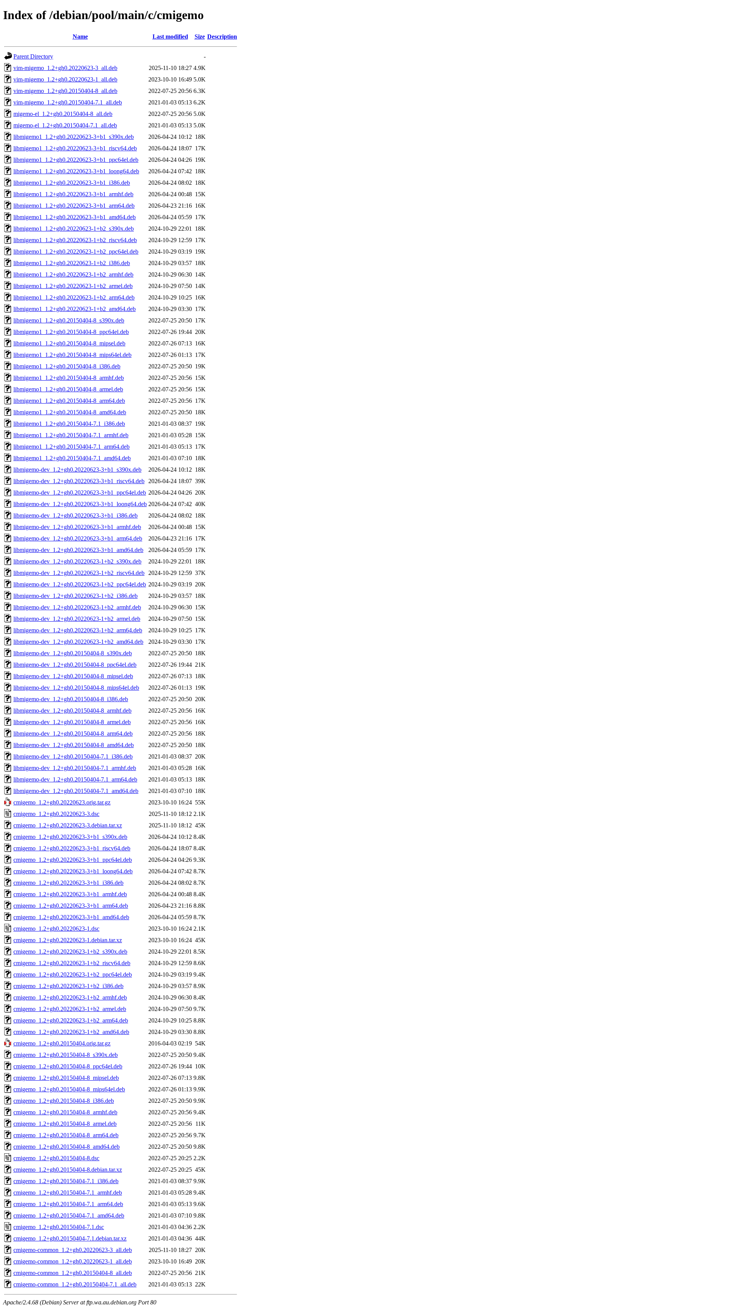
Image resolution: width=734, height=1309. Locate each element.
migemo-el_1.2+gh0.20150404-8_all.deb (62, 114)
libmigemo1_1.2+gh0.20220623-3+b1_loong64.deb (76, 171)
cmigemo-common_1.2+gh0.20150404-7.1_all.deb (74, 1284)
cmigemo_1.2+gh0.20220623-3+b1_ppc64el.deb (72, 859)
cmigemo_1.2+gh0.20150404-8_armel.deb (65, 1123)
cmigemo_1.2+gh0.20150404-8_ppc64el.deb (67, 1066)
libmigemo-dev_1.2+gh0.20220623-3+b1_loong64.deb (80, 504)
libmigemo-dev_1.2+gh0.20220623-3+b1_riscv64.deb (79, 481)
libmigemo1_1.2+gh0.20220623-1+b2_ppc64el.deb (75, 251)
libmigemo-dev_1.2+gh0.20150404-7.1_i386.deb (73, 756)
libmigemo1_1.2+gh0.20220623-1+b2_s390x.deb (73, 228)
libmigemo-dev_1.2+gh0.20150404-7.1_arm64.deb (75, 779)
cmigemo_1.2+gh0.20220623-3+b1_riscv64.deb (71, 848)
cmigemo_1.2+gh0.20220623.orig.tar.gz (61, 802)
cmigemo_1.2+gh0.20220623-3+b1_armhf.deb (70, 894)
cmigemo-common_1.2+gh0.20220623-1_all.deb (72, 1261)
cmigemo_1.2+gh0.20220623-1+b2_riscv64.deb (71, 963)
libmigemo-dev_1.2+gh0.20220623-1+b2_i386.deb (75, 596)
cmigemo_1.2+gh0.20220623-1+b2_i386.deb (68, 986)
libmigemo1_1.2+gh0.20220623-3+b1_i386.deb (71, 182)
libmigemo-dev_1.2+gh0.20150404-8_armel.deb (72, 722)
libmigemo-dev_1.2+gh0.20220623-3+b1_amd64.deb (78, 550)
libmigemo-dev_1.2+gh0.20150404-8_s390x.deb (72, 653)
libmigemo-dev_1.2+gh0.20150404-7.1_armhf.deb (74, 768)
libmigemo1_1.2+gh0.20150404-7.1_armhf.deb (70, 435)
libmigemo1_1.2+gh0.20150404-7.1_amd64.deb (72, 458)
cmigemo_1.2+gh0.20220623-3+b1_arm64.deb (70, 905)
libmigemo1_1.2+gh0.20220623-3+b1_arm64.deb (74, 205)
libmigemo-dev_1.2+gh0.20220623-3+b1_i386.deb (75, 515)
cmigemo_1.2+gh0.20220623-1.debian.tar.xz (67, 940)
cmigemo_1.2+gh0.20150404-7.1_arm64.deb (68, 1204)
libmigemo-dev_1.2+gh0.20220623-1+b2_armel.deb (76, 618)
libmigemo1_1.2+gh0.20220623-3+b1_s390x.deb (73, 137)
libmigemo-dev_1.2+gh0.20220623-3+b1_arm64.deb (77, 538)
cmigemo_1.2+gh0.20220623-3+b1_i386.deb (68, 882)
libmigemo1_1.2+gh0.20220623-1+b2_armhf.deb (73, 274)
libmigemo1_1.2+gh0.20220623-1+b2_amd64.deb (74, 309)
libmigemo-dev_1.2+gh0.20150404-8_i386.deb (70, 699)
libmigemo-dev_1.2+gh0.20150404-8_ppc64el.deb (74, 664)
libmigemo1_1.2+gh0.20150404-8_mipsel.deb (69, 343)
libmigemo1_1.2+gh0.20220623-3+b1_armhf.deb (73, 194)
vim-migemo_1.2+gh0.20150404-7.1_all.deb (67, 102)
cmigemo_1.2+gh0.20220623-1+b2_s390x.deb (70, 951)
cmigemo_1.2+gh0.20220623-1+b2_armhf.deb (70, 997)
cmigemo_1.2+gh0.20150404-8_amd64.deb (66, 1146)
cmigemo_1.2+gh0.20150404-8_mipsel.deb (66, 1078)
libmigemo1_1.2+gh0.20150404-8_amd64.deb (69, 412)
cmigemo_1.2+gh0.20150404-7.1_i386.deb (66, 1181)
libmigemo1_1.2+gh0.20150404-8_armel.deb (68, 389)
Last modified (170, 36)
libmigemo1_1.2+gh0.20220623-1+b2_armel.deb (73, 286)
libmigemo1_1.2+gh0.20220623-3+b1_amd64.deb (74, 217)
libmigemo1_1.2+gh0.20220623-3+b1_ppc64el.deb (75, 159)
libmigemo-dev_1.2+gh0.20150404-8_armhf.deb (72, 710)
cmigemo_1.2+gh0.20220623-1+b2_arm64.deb (70, 1020)
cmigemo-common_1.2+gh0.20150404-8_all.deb (72, 1273)
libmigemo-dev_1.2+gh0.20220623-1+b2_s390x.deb (77, 561)
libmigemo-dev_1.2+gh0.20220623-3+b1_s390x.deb (77, 469)
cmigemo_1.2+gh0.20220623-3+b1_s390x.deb (70, 837)
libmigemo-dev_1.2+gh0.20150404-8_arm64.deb (73, 733)
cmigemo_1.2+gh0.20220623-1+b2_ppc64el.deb (72, 974)
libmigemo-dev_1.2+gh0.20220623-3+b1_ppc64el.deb (79, 492)
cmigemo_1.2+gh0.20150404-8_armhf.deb (65, 1112)
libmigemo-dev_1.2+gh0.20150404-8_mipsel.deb (73, 676)
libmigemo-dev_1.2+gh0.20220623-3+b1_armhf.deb (77, 527)
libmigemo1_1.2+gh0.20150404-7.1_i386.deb (69, 423)
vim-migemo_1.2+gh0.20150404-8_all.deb (65, 91)
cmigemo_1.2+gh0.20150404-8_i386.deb (63, 1100)
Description (222, 36)
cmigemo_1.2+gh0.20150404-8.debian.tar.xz (67, 1169)
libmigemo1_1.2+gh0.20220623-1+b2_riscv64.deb (75, 240)
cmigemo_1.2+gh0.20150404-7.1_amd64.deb (68, 1215)
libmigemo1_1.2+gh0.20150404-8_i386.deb (66, 366)
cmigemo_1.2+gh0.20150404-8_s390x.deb (65, 1055)
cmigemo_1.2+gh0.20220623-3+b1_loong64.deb (73, 871)
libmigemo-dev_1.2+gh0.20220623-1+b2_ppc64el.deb (79, 584)
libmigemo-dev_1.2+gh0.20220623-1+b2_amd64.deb (78, 641)
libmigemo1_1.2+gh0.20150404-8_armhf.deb (68, 377)
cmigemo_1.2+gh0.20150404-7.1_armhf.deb (67, 1192)
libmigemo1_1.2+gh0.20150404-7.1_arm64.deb (71, 446)
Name (80, 36)
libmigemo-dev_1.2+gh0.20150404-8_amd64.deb (73, 745)
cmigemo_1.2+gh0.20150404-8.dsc (56, 1158)
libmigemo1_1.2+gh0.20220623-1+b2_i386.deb (71, 263)
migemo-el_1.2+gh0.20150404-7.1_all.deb (65, 125)
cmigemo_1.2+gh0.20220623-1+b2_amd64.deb (71, 1032)
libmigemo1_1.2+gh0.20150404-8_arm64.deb (69, 400)
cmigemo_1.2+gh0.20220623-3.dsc (56, 814)
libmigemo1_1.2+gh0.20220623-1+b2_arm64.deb (74, 297)
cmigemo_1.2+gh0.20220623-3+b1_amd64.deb (71, 917)
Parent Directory (33, 56)
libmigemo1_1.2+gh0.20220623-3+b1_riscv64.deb (75, 148)
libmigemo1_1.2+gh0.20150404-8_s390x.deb (68, 320)
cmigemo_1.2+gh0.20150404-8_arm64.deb (66, 1135)
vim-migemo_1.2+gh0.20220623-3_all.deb (65, 68)
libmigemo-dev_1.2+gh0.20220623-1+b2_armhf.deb (77, 607)
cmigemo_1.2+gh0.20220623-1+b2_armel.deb (69, 1009)
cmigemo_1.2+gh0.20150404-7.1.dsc (58, 1227)
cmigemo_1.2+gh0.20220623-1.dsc (56, 928)
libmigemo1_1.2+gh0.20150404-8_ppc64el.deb (71, 332)
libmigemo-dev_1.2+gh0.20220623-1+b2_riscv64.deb (79, 573)
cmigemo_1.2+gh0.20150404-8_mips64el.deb (69, 1089)
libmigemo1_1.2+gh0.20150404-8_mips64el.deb (72, 355)
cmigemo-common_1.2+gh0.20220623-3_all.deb (72, 1250)
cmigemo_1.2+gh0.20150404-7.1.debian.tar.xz (70, 1238)
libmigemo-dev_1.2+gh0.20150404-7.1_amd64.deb (75, 791)
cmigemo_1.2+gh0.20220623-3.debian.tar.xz (67, 825)
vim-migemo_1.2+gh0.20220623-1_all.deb (65, 79)
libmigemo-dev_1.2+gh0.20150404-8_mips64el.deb (76, 687)
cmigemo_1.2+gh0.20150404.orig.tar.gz (61, 1043)
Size (200, 36)
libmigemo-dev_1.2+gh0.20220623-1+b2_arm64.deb (77, 630)
